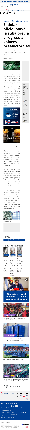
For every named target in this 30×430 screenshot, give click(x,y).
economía (6, 255)
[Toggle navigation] (2, 7)
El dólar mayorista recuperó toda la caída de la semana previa (6, 265)
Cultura (8, 412)
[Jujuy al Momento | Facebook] (1, 13)
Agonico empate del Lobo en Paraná (13, 359)
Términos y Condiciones (5, 422)
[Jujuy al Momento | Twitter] (4, 13)
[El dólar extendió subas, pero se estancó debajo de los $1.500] (19, 257)
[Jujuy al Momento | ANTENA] (21, 396)
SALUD (12, 417)
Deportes (15, 1)
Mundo (26, 1)
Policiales (20, 1)
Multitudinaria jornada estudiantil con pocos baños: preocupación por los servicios (15, 339)
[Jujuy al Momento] (7, 394)
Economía (9, 1)
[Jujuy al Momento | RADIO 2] (27, 396)
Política (4, 1)
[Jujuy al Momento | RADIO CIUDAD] (27, 399)
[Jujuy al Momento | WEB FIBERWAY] (24, 396)
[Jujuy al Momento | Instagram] (7, 13)
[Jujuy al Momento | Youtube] (10, 13)
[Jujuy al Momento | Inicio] (28, 403)
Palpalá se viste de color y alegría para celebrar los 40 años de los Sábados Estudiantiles (15, 380)
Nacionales (3, 410)
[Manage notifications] (27, 427)
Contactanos (24, 415)
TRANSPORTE (14, 412)
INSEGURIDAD (14, 414)
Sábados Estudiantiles (9, 335)
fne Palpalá (7, 376)
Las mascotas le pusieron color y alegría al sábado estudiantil (14, 319)
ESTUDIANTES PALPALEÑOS (9, 315)
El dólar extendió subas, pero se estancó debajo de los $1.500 (20, 265)
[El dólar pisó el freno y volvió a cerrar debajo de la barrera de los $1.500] (12, 257)
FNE (7, 415)
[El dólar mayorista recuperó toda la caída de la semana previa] (5, 257)
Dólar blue (13, 240)
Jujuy (2, 407)
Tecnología (8, 417)
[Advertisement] (15, 227)
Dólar (6, 240)
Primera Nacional (8, 355)
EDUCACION (14, 410)
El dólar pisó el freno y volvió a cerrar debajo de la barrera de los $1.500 (12, 267)
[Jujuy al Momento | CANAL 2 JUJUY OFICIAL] (18, 396)
